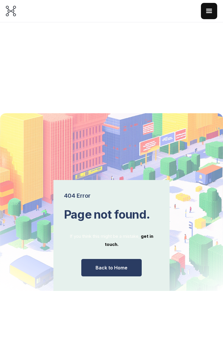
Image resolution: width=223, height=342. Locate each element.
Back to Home (111, 268)
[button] (209, 11)
